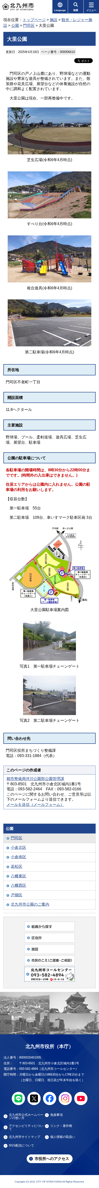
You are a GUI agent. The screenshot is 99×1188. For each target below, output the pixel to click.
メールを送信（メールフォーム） (35, 805)
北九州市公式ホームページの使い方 (26, 1116)
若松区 (16, 866)
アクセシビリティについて (26, 1127)
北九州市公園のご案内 (30, 904)
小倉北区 (18, 847)
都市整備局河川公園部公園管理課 (35, 779)
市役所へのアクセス (52, 1159)
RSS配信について (21, 1145)
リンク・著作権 (61, 1126)
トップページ (34, 20)
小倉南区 (18, 857)
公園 (15, 25)
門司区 (29, 25)
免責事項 (56, 1115)
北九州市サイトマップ (24, 1137)
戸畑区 (16, 895)
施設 (53, 20)
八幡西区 (18, 885)
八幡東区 (18, 876)
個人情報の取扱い (62, 1137)
